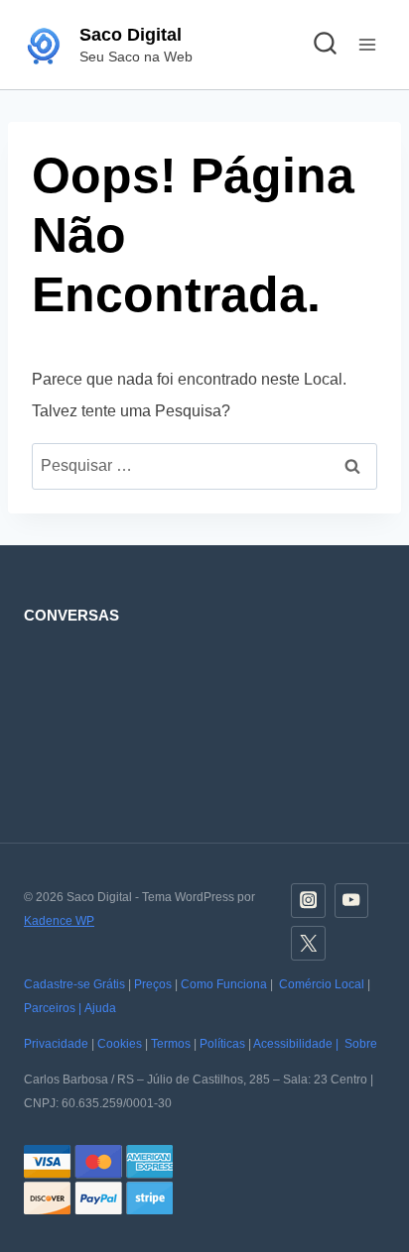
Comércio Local (321, 984)
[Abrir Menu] (366, 44)
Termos (171, 1044)
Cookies (119, 1044)
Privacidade (56, 1044)
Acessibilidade (293, 1044)
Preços (153, 984)
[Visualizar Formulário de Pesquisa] (325, 45)
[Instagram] (308, 900)
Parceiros (49, 1008)
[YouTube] (352, 900)
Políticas (222, 1044)
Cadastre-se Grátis (74, 984)
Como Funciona (224, 984)
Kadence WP (59, 921)
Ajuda (100, 1008)
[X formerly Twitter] (308, 943)
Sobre (360, 1044)
